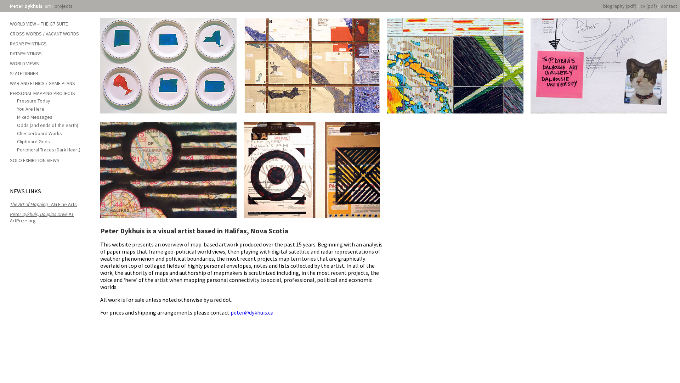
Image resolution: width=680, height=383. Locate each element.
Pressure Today (33, 101)
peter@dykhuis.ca (252, 312)
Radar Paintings (28, 43)
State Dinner (24, 73)
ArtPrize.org (42, 217)
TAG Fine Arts (43, 204)
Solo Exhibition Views (35, 160)
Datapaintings (26, 53)
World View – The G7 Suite (39, 24)
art (48, 6)
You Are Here (30, 109)
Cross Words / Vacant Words (44, 33)
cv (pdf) (648, 6)
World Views (24, 63)
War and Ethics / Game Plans (42, 83)
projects (64, 6)
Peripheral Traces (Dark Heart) (48, 149)
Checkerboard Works (39, 133)
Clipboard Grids (33, 141)
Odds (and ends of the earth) (47, 125)
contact (669, 6)
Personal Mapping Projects (42, 93)
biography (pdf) (619, 6)
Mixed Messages (34, 117)
